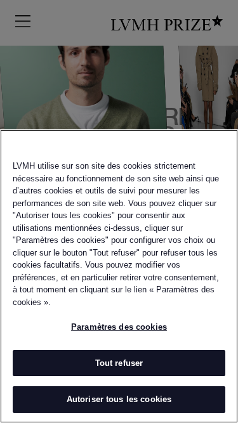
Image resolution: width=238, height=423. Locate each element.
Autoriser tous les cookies (119, 399)
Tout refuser (119, 363)
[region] (119, 276)
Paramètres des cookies (119, 327)
